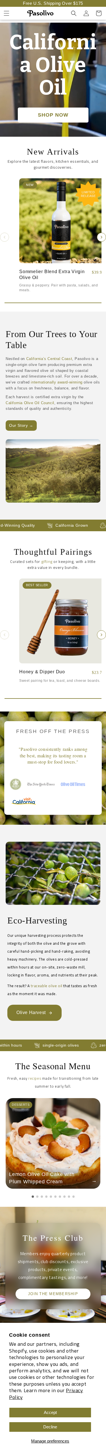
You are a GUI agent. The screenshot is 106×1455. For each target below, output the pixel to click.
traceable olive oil (46, 985)
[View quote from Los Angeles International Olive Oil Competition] (15, 784)
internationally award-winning (56, 382)
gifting (47, 561)
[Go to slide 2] (37, 1196)
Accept (50, 1412)
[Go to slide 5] (51, 1196)
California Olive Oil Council (30, 403)
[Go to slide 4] (46, 1196)
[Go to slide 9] (69, 1196)
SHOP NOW (53, 115)
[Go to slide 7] (60, 1196)
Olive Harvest (31, 1012)
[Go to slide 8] (64, 1196)
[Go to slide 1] (33, 1196)
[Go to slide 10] (73, 1196)
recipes (34, 1078)
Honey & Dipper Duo (42, 671)
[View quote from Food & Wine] (75, 784)
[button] (6, 13)
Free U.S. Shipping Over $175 (53, 3)
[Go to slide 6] (55, 1196)
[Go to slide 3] (42, 1196)
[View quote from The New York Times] (41, 784)
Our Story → (21, 425)
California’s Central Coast (49, 359)
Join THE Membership (53, 1294)
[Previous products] (4, 237)
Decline (50, 1426)
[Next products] (101, 237)
